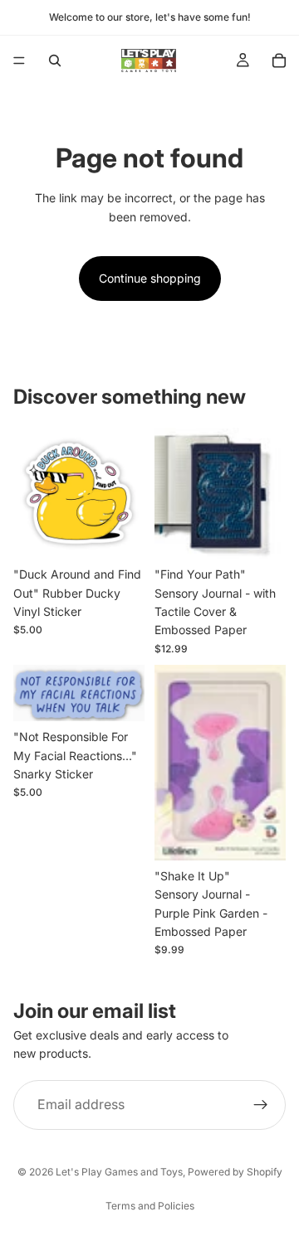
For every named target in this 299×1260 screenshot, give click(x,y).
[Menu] (19, 60)
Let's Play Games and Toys (119, 1172)
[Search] (55, 60)
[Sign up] (260, 1105)
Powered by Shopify (235, 1172)
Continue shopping (150, 278)
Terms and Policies (149, 1205)
